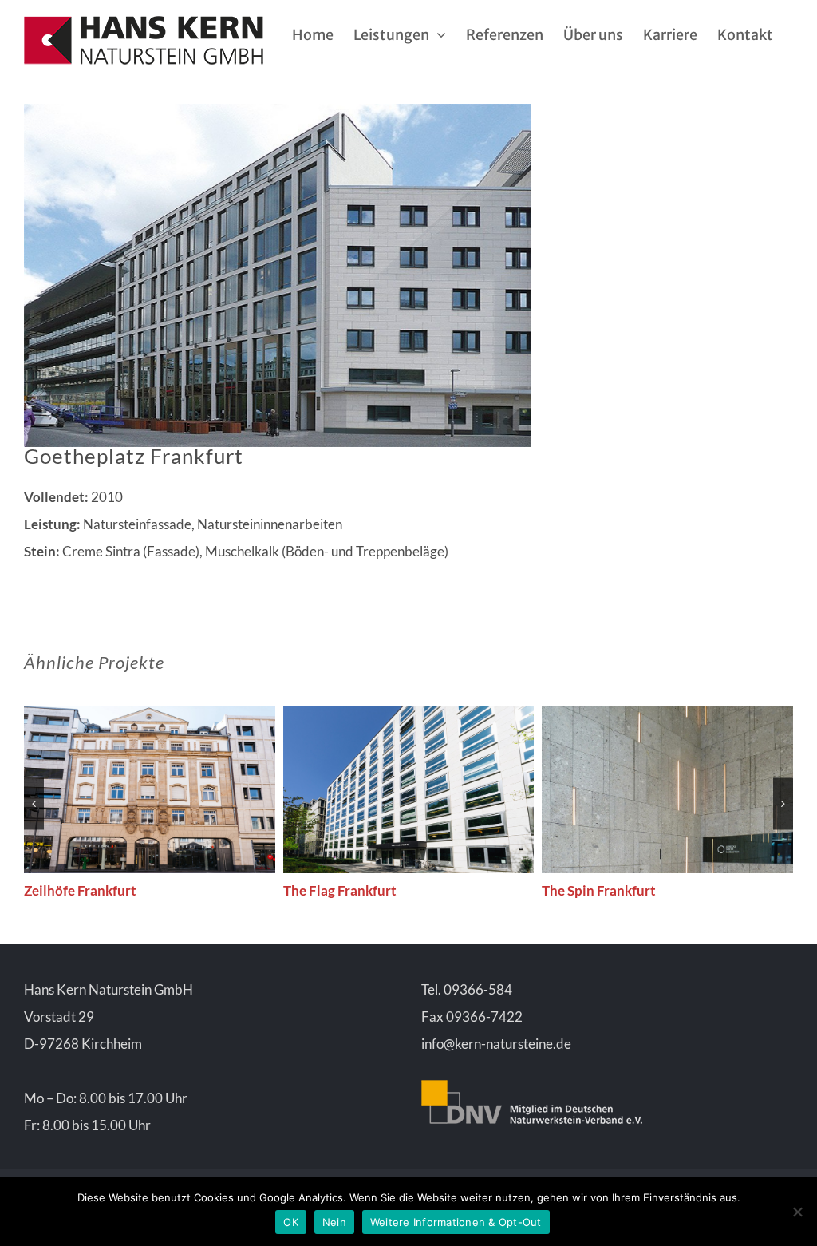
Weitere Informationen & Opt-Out (456, 1222)
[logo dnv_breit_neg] (531, 1086)
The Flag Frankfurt (340, 890)
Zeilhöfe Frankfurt (80, 890)
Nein (334, 1222)
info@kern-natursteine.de (496, 1043)
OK (290, 1222)
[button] (34, 803)
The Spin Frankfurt (599, 890)
